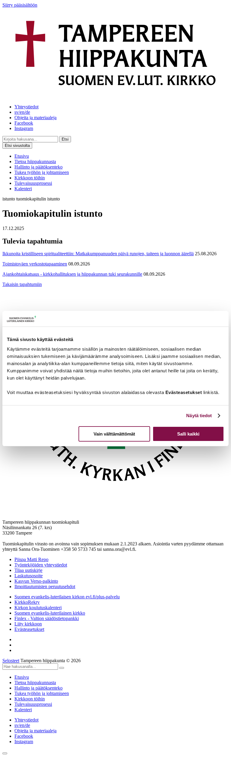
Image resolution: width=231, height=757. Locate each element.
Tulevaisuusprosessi (33, 183)
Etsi (65, 139)
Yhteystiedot (26, 106)
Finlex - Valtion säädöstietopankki (46, 618)
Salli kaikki (188, 433)
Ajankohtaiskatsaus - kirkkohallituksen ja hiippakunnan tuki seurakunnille (72, 274)
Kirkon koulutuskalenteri (38, 607)
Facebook (23, 123)
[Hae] (61, 668)
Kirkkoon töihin (29, 177)
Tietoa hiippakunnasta (35, 161)
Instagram (23, 128)
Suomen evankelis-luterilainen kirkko (49, 613)
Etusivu (21, 156)
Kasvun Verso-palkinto (36, 581)
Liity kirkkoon (28, 623)
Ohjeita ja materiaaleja (35, 117)
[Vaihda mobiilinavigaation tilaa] (4, 753)
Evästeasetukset (29, 629)
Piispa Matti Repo (31, 559)
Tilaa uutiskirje (28, 570)
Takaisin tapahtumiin (22, 284)
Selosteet (10, 660)
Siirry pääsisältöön (19, 5)
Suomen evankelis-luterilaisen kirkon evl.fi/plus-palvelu (67, 596)
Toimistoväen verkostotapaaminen (34, 263)
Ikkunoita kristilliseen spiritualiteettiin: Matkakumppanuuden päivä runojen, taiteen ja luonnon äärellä (98, 253)
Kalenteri (23, 188)
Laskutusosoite (28, 575)
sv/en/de (22, 112)
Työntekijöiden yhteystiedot (40, 564)
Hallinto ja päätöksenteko (38, 166)
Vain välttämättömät (114, 433)
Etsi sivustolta (17, 145)
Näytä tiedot (199, 415)
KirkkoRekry (27, 602)
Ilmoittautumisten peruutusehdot (44, 586)
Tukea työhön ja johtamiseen (41, 172)
